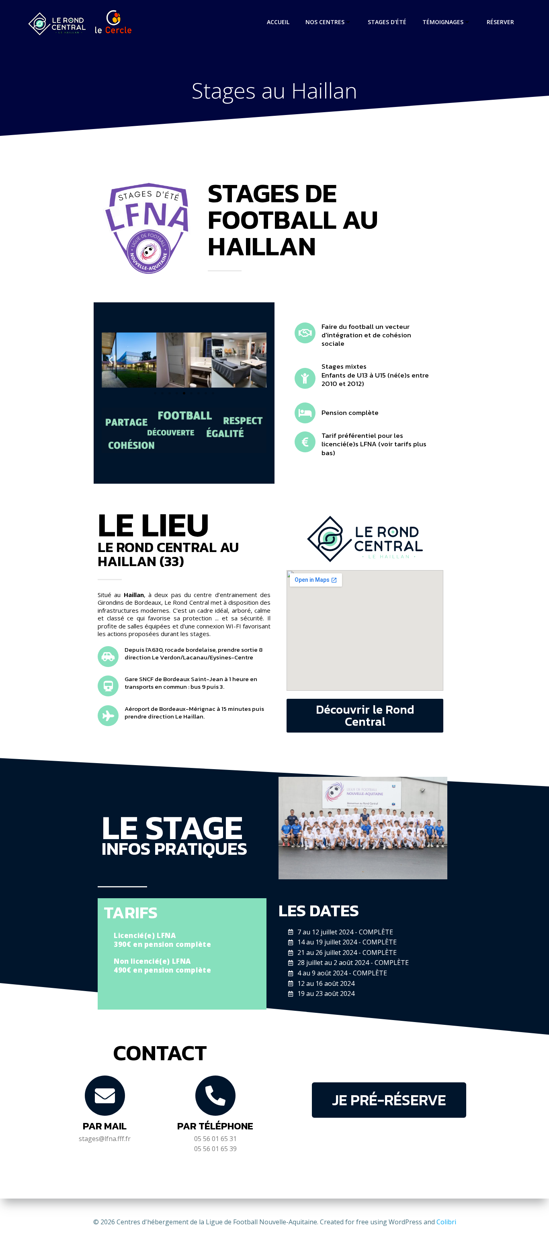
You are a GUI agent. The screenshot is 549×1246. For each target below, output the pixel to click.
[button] (111, 360)
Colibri (446, 1221)
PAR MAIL (105, 1125)
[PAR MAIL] (105, 1096)
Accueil (278, 22)
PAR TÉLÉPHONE (215, 1125)
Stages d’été (387, 22)
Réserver (500, 22)
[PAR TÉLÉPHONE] (215, 1096)
